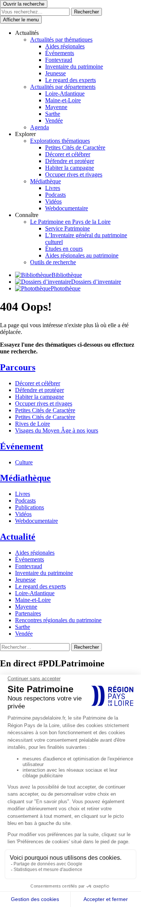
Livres (52, 188)
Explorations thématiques (60, 141)
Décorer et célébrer (67, 154)
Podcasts (55, 195)
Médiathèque (45, 181)
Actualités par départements (63, 87)
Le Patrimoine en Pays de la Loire (70, 222)
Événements (59, 53)
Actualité (17, 537)
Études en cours (64, 248)
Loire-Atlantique (65, 93)
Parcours (17, 367)
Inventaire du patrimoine (74, 66)
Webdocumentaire (66, 208)
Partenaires (28, 613)
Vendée (54, 120)
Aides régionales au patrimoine (81, 255)
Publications (29, 507)
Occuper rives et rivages (73, 174)
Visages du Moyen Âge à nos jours (56, 430)
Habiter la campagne (69, 168)
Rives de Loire (32, 424)
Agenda (39, 127)
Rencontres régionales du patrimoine (58, 620)
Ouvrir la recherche (23, 4)
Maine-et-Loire (63, 100)
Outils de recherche (53, 262)
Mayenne (56, 107)
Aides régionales (65, 46)
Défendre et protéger (69, 161)
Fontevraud (58, 60)
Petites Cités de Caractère (75, 147)
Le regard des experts (70, 80)
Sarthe (52, 114)
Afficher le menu (21, 19)
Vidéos (53, 201)
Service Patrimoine (67, 228)
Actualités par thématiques (61, 39)
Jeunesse (55, 73)
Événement (21, 446)
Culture (24, 462)
